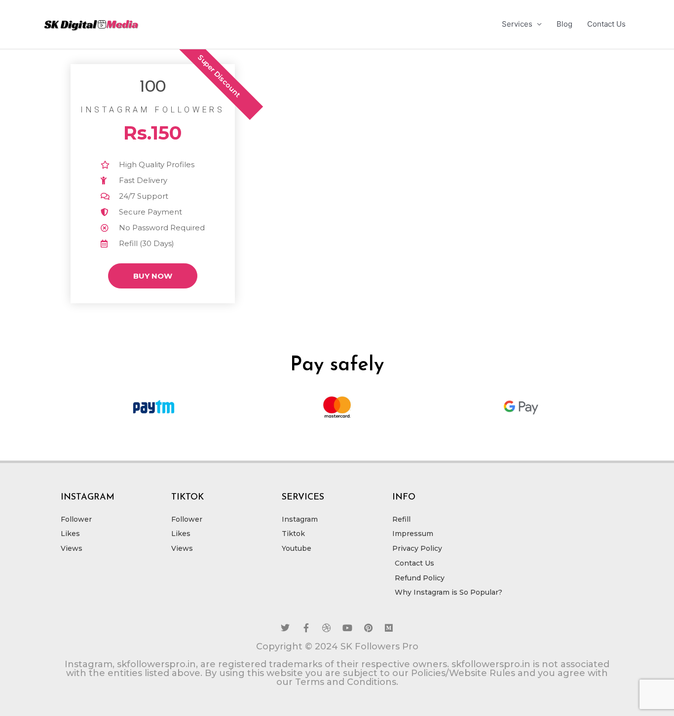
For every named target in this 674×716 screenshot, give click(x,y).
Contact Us (606, 24)
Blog (564, 24)
